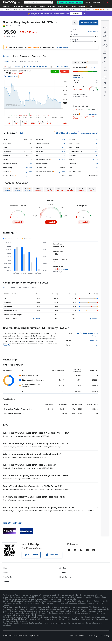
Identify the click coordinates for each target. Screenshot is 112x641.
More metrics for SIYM (89, 133)
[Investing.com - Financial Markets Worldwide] (11, 2)
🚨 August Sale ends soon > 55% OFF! (70, 2)
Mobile (6, 572)
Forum (45, 56)
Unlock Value (92, 31)
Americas (58, 9)
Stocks (7, 9)
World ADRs (39, 9)
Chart (15, 56)
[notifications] (103, 2)
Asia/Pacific (81, 9)
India (96, 345)
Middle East (72, 9)
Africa (88, 9)
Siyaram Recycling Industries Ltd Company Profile (35, 328)
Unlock (37, 319)
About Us (63, 568)
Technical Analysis (15, 183)
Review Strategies (62, 47)
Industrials (94, 340)
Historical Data (33, 61)
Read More (7, 345)
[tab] (7, 189)
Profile (14, 61)
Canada (15, 9)
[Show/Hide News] (51, 67)
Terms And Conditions (77, 636)
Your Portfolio (8, 577)
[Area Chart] (9, 67)
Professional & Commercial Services (87, 334)
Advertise (63, 572)
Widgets (7, 581)
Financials (24, 56)
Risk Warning (105, 636)
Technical (36, 56)
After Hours (30, 9)
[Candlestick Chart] (5, 67)
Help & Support (65, 577)
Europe (65, 9)
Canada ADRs (49, 9)
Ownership (22, 61)
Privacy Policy (92, 636)
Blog (5, 568)
